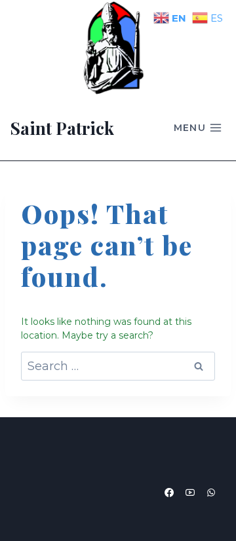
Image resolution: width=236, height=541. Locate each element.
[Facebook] (169, 492)
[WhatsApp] (211, 492)
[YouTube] (190, 492)
